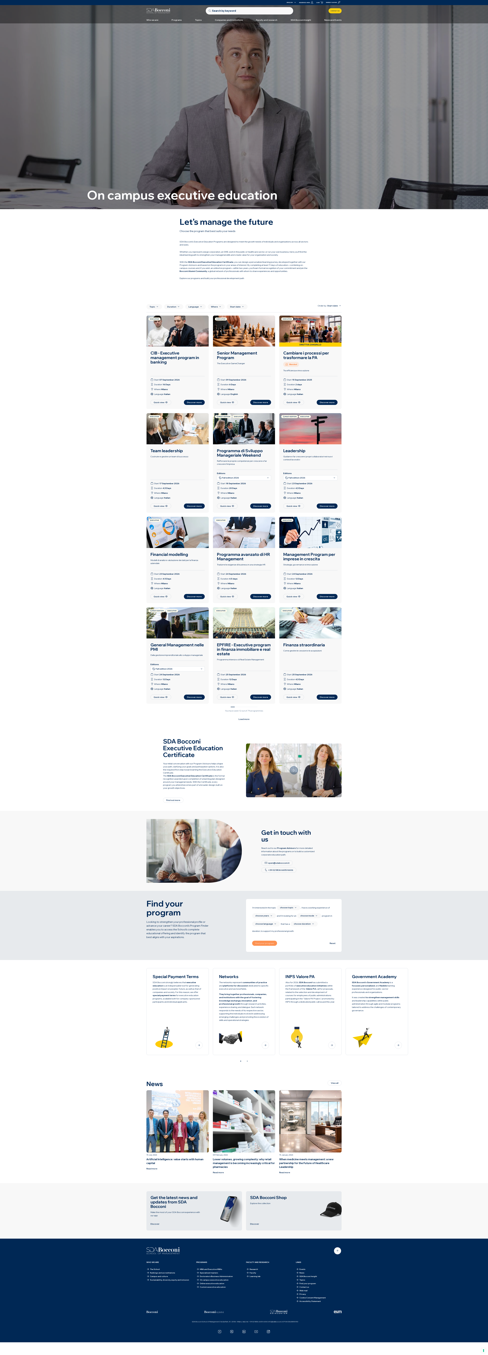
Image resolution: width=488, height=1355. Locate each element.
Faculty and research (266, 20)
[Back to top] (337, 1251)
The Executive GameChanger (231, 363)
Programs (177, 20)
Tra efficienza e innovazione (296, 370)
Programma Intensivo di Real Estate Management (240, 659)
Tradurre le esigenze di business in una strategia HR (241, 564)
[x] (231, 1331)
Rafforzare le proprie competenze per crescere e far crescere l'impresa (242, 462)
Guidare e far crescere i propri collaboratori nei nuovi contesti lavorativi (308, 458)
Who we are (152, 20)
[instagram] (268, 1331)
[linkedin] (244, 1331)
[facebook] (219, 1331)
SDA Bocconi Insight (301, 20)
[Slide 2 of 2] (247, 1061)
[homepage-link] (158, 10)
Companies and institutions (229, 20)
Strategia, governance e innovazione (300, 564)
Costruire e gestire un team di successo (169, 456)
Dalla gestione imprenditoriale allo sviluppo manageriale (176, 655)
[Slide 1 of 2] (240, 1061)
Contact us (335, 11)
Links (298, 1262)
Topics (198, 20)
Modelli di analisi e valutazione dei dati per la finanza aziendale (174, 561)
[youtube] (256, 1331)
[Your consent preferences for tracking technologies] (483, 1350)
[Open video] (294, 770)
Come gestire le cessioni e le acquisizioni (302, 650)
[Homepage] (163, 1250)
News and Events (333, 20)
